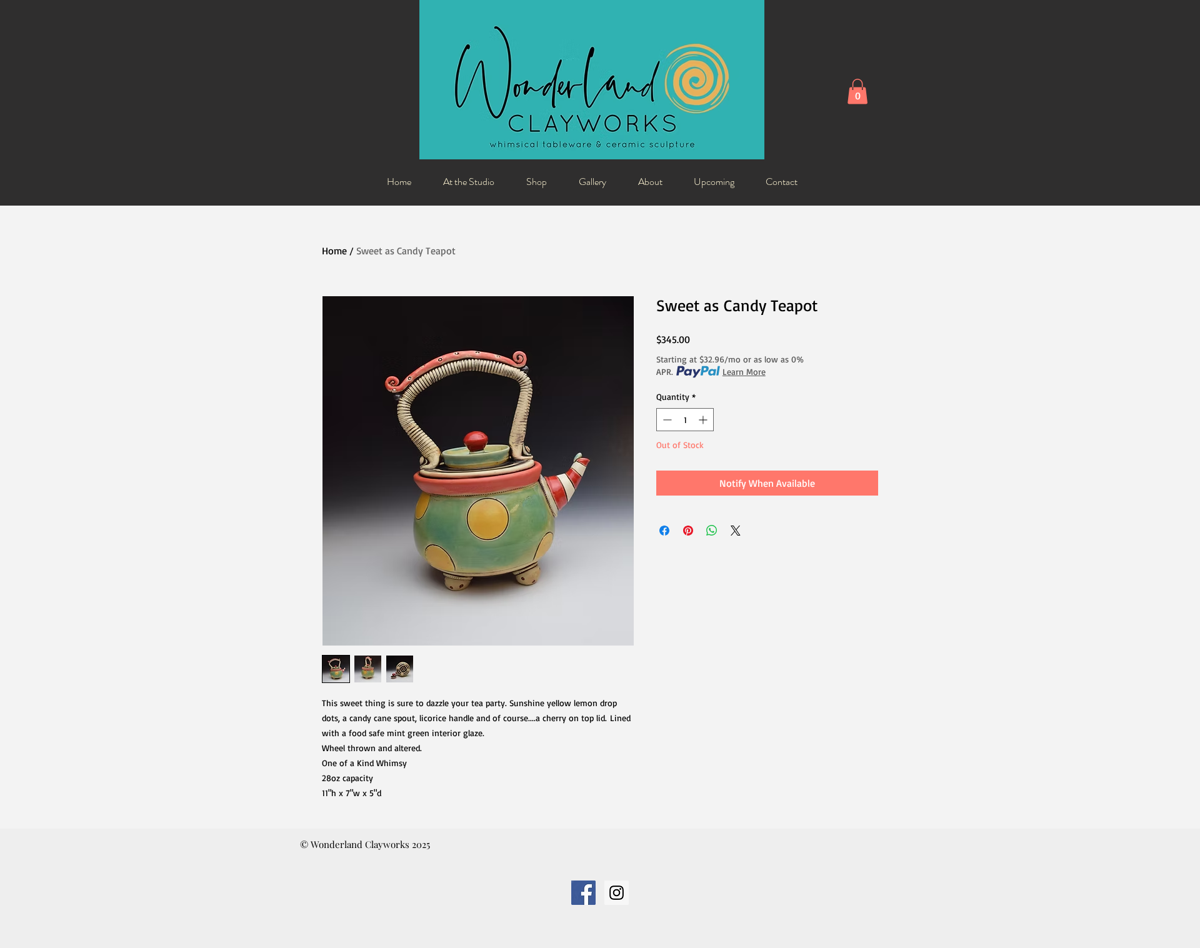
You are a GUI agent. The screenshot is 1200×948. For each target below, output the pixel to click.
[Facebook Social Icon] (583, 893)
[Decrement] (666, 420)
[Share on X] (735, 530)
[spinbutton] (685, 420)
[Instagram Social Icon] (616, 893)
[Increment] (704, 420)
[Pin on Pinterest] (688, 530)
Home (334, 250)
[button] (857, 91)
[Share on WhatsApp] (711, 530)
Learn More (744, 371)
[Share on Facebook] (664, 530)
